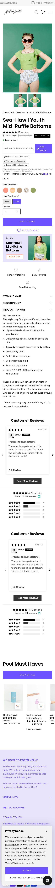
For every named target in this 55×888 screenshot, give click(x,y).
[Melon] (5, 190)
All (12, 112)
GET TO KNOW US (13, 807)
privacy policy (12, 844)
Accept (26, 870)
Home (6, 112)
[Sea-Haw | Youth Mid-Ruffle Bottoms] (20, 100)
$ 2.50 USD (37, 724)
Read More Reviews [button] (27, 481)
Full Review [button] (15, 470)
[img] (16, 430)
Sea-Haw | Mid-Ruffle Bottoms (14, 247)
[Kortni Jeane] (13, 12)
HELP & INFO (10, 797)
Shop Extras (27, 675)
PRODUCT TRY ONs (14, 309)
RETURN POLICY (12, 303)
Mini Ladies (12, 373)
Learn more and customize (26, 878)
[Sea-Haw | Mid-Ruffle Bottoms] (39, 248)
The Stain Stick (10, 714)
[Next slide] (52, 454)
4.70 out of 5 (35, 493)
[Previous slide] (2, 454)
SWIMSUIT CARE (12, 296)
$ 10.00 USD (14, 723)
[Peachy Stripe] (12, 190)
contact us (20, 326)
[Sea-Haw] (26, 190)
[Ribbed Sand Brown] (19, 190)
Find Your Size (9, 196)
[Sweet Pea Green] (33, 190)
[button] (10, 132)
